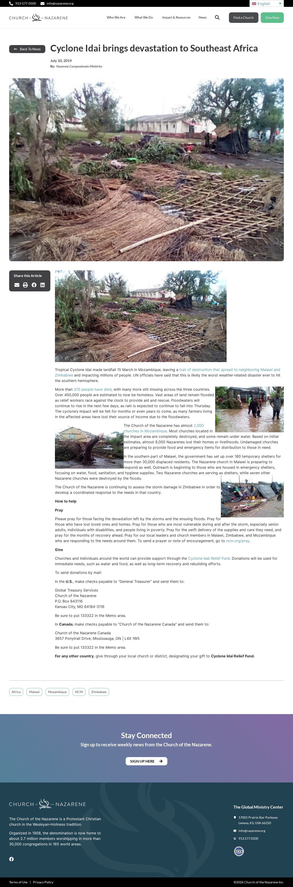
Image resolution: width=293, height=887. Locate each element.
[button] (17, 285)
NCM (79, 692)
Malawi (34, 692)
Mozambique (57, 692)
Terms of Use (18, 882)
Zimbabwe (98, 692)
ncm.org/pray (237, 540)
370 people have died (92, 389)
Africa (16, 692)
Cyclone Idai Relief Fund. (209, 558)
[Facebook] (11, 859)
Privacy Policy (43, 882)
